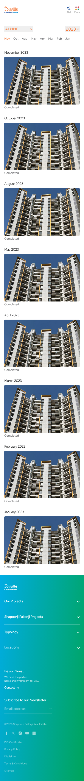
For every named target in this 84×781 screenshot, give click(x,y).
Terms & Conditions (15, 763)
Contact (9, 687)
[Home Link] (11, 9)
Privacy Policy (12, 749)
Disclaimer (10, 756)
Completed (11, 107)
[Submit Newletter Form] (50, 708)
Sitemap (9, 770)
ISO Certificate (13, 742)
